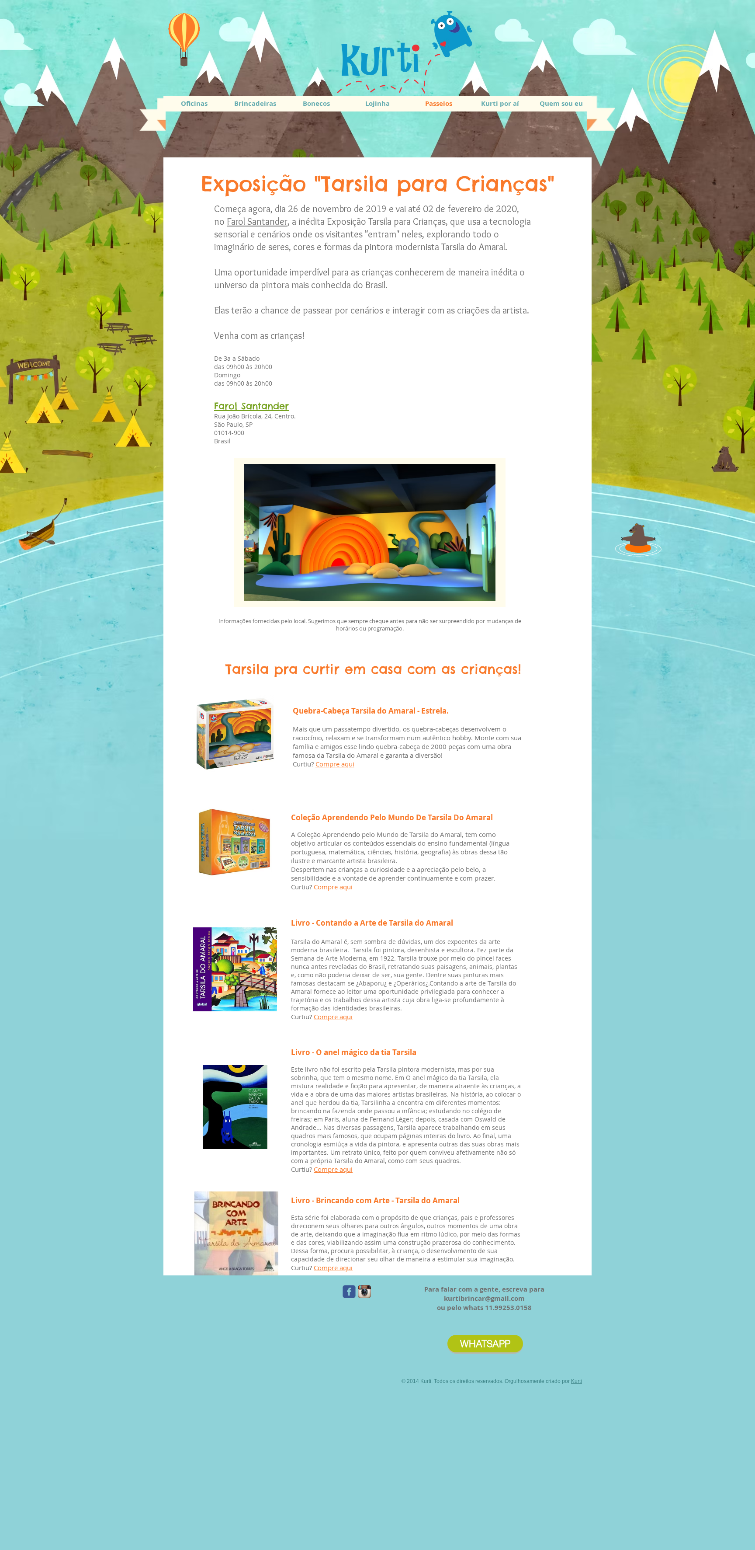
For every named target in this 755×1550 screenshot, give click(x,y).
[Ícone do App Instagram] (364, 1291)
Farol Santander (257, 221)
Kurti (576, 1381)
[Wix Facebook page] (349, 1291)
